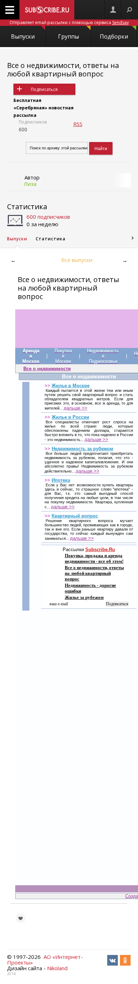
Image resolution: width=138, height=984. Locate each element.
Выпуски (23, 36)
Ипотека (61, 480)
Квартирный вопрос (75, 516)
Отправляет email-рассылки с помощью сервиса (69, 22)
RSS (77, 123)
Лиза (30, 183)
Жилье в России (70, 417)
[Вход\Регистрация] (113, 9)
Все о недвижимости (47, 368)
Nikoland (57, 968)
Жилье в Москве (71, 385)
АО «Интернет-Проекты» (45, 959)
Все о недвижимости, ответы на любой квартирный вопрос (63, 70)
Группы (68, 36)
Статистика (27, 206)
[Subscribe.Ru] (46, 9)
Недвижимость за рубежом (82, 448)
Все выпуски (76, 259)
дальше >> (75, 408)
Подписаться (44, 89)
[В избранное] (20, 918)
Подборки (114, 36)
